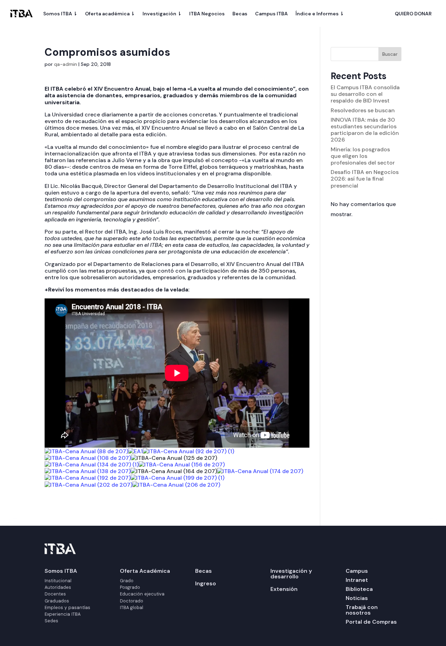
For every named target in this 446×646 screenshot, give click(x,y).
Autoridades (58, 587)
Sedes (51, 621)
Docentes (55, 594)
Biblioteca (359, 589)
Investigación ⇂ (162, 13)
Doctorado (131, 601)
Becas (239, 13)
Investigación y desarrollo (291, 573)
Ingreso (205, 583)
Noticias (357, 598)
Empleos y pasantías (67, 607)
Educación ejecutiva (142, 594)
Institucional (58, 581)
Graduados (57, 601)
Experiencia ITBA (62, 614)
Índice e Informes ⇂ (319, 13)
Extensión (284, 589)
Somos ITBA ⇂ (60, 13)
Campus (357, 571)
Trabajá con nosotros (362, 609)
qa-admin (65, 64)
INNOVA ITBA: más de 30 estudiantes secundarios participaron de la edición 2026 (365, 130)
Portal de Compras (371, 621)
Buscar (390, 54)
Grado (126, 581)
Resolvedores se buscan (363, 110)
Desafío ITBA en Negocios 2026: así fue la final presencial (365, 178)
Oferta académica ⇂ (110, 13)
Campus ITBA (271, 13)
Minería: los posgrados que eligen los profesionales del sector (363, 156)
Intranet (357, 580)
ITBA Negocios (207, 13)
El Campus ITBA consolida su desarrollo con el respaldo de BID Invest (365, 94)
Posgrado (130, 587)
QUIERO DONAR (413, 14)
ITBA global (131, 607)
